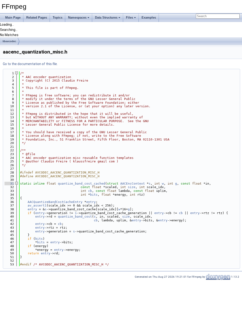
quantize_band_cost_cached (81, 183)
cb (90, 191)
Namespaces (77, 17)
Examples (149, 17)
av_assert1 (37, 205)
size (131, 187)
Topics (57, 17)
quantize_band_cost (75, 216)
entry (91, 202)
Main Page (13, 17)
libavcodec (9, 41)
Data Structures (106, 17)
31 (9, 183)
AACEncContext (132, 183)
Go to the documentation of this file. (30, 64)
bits (94, 194)
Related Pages (36, 17)
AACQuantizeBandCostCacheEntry (55, 202)
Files (129, 17)
